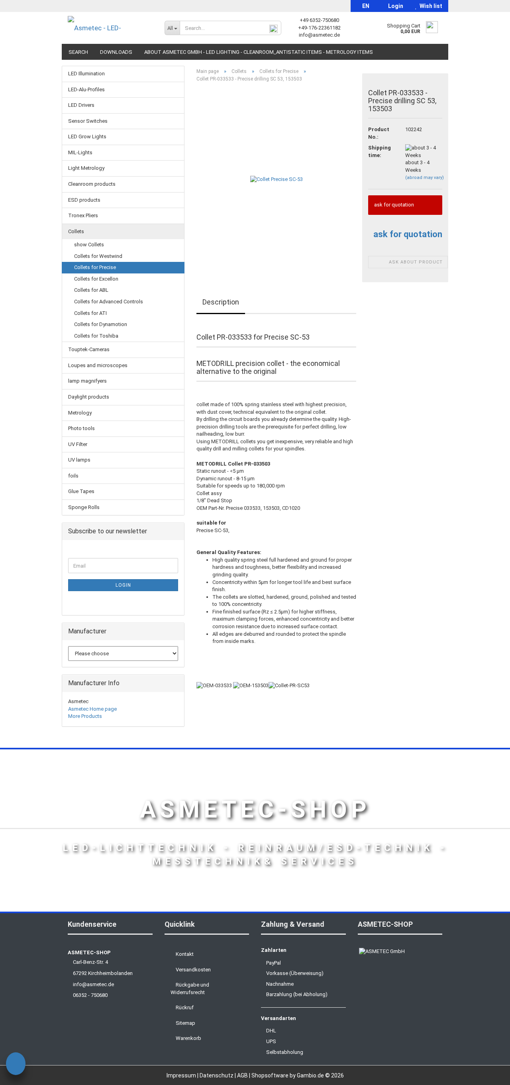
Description (220, 302)
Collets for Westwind (98, 256)
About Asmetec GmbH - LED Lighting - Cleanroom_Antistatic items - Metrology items (258, 52)
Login (394, 6)
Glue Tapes (81, 491)
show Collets (89, 245)
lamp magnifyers (87, 381)
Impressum (182, 1075)
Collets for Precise (95, 267)
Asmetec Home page (92, 709)
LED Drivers (81, 105)
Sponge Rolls (84, 507)
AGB (243, 1075)
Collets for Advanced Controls (108, 302)
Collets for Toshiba (96, 336)
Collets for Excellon (96, 279)
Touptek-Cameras (89, 349)
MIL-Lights (80, 152)
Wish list (429, 6)
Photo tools (81, 428)
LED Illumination (86, 74)
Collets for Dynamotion (100, 324)
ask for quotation (407, 234)
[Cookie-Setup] (16, 1065)
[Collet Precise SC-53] (276, 178)
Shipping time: (379, 151)
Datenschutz (217, 1075)
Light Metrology (86, 168)
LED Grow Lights (87, 137)
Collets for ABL (91, 290)
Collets (76, 231)
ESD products (84, 200)
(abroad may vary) (424, 177)
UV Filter (77, 444)
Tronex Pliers (83, 215)
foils (73, 476)
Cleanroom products (92, 184)
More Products (85, 716)
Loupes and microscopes (98, 365)
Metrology (80, 413)
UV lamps (79, 460)
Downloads (116, 52)
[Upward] (488, 1073)
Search (78, 52)
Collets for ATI (90, 313)
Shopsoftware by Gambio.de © (297, 1075)
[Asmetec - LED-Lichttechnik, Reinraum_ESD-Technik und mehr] (110, 28)
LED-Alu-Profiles (86, 89)
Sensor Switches (88, 121)
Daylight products (88, 397)
